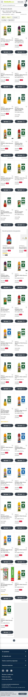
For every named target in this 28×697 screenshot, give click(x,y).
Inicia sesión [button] (20, 1)
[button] (14, 5)
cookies (8, 695)
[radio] (1, 421)
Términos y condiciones (7, 674)
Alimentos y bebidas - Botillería (11, 10)
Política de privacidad (7, 679)
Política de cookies (6, 676)
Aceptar (22, 693)
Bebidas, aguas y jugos (7, 12)
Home (3, 10)
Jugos (14, 12)
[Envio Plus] (4, 20)
